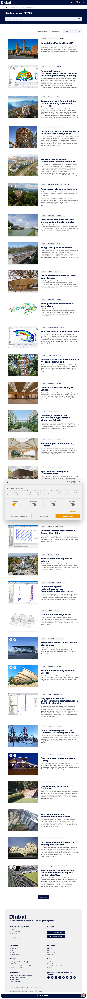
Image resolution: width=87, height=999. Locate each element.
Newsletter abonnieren (53, 962)
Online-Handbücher (15, 981)
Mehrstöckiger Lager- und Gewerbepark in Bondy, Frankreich (58, 160)
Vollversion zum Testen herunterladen (21, 975)
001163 (43, 694)
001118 (43, 184)
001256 (43, 327)
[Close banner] (79, 481)
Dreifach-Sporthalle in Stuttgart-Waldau (57, 388)
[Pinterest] (67, 977)
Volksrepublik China (53, 327)
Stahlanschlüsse (14, 954)
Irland (49, 355)
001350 (43, 155)
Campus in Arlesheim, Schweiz (56, 615)
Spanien (50, 694)
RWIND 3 (50, 954)
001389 (44, 97)
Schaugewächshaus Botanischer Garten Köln (57, 305)
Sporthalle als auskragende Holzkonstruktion (54, 472)
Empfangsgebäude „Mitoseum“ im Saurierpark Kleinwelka (58, 843)
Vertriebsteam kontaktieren (17, 968)
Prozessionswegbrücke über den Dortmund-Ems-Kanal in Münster (57, 221)
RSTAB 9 (49, 950)
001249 (43, 467)
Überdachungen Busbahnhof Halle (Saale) (58, 759)
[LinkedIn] (63, 977)
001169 (43, 666)
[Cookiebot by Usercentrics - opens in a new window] (68, 482)
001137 (43, 810)
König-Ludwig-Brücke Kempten (56, 248)
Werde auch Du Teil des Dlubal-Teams (60, 973)
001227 (43, 554)
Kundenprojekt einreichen (17, 977)
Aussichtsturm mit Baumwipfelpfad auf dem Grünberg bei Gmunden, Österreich (58, 103)
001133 (43, 866)
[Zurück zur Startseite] (6, 2)
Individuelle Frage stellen (17, 964)
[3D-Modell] (10, 68)
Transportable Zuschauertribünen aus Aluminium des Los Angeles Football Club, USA (58, 872)
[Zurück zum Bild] (14, 68)
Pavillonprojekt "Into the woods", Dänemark (57, 444)
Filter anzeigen (42, 995)
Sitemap (31, 991)
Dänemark (50, 439)
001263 (43, 299)
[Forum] (48, 977)
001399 (44, 66)
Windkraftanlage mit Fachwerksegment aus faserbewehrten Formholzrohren (57, 589)
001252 (43, 383)
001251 (43, 411)
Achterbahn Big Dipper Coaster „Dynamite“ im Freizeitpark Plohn (57, 731)
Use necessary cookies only (18, 516)
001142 (43, 754)
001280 (44, 271)
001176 (43, 638)
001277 (43, 243)
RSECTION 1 (51, 952)
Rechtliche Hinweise (15, 991)
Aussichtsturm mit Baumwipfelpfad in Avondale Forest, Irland (60, 360)
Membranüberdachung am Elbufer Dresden (58, 671)
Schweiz (50, 271)
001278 (43, 215)
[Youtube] (52, 977)
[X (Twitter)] (59, 977)
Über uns (24, 991)
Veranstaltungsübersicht (54, 966)
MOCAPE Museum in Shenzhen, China (60, 331)
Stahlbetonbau (14, 948)
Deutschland (51, 66)
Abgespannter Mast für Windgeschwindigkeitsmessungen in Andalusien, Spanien (59, 700)
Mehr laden (43, 897)
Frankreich (50, 155)
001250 (43, 439)
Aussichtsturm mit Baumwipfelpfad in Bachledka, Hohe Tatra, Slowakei (60, 132)
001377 (43, 127)
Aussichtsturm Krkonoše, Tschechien (59, 189)
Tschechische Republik (53, 184)
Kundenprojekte (14, 979)
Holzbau (12, 952)
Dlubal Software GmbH (19, 927)
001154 (43, 726)
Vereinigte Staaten (52, 38)
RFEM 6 (49, 948)
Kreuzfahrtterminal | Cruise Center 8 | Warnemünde (60, 644)
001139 (43, 782)
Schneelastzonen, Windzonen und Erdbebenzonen (24, 966)
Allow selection (43, 516)
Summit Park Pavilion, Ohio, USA (57, 43)
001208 (44, 582)
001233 (43, 526)
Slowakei (50, 127)
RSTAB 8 (62, 38)
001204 (44, 610)
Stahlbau (12, 950)
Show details (73, 511)
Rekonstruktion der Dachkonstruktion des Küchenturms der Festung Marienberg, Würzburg (59, 73)
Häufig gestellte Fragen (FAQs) (19, 962)
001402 (44, 38)
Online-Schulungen (53, 968)
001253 (43, 355)
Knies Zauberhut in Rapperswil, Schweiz (56, 560)
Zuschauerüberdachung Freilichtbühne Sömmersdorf (55, 815)
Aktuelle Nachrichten (53, 964)
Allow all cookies (68, 516)
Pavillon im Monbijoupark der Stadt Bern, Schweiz (58, 277)
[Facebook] (56, 977)
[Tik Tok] (71, 977)
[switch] (34, 504)
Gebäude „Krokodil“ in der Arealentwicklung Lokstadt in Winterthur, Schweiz (56, 417)
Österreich (50, 97)
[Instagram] (74, 977)
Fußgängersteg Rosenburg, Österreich (54, 787)
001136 (43, 838)
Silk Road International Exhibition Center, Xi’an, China (58, 532)
